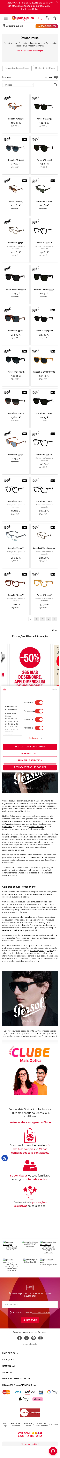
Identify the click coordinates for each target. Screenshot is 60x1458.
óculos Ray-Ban (37, 951)
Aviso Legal (5, 1424)
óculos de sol (8, 839)
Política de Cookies (28, 1424)
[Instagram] (40, 1338)
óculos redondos (36, 827)
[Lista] (55, 84)
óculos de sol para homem (14, 829)
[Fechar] (57, 2)
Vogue (50, 951)
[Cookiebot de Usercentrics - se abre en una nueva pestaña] (44, 689)
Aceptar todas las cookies (30, 747)
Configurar (33, 738)
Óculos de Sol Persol (45, 68)
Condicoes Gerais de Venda (41, 1424)
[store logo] (23, 18)
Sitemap (54, 1425)
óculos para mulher (36, 829)
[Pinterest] (33, 1338)
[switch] (39, 711)
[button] (40, 18)
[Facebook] (19, 1338)
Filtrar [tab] (55, 630)
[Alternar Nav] (5, 18)
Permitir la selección (30, 760)
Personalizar (28, 753)
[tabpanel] (30, 673)
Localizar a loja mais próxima (19, 1385)
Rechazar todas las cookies (30, 767)
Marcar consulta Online (16, 1378)
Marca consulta (46, 26)
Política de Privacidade (41, 1313)
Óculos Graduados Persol (17, 68)
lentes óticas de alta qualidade (33, 839)
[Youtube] (26, 1338)
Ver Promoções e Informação (30, 51)
